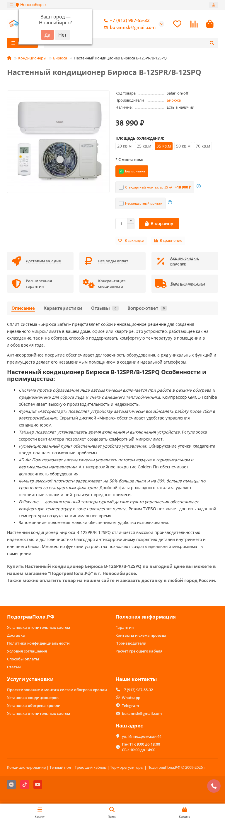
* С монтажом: (129, 159)
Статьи (14, 666)
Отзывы (103, 308)
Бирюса (60, 58)
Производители (130, 643)
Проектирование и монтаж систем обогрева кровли (57, 689)
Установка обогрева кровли (34, 705)
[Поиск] (212, 43)
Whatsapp (131, 697)
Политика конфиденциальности (38, 643)
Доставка (16, 635)
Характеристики (63, 308)
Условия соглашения (27, 651)
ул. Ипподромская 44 (141, 736)
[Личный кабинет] (213, 5)
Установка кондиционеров (33, 697)
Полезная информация (145, 616)
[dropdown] (11, 5)
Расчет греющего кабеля (138, 651)
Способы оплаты (23, 659)
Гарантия (124, 627)
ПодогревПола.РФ (30, 616)
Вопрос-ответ (146, 308)
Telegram (130, 705)
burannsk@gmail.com (133, 27)
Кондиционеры (32, 58)
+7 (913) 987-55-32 (130, 20)
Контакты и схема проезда (140, 635)
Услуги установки (30, 679)
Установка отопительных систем (38, 627)
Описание (23, 308)
